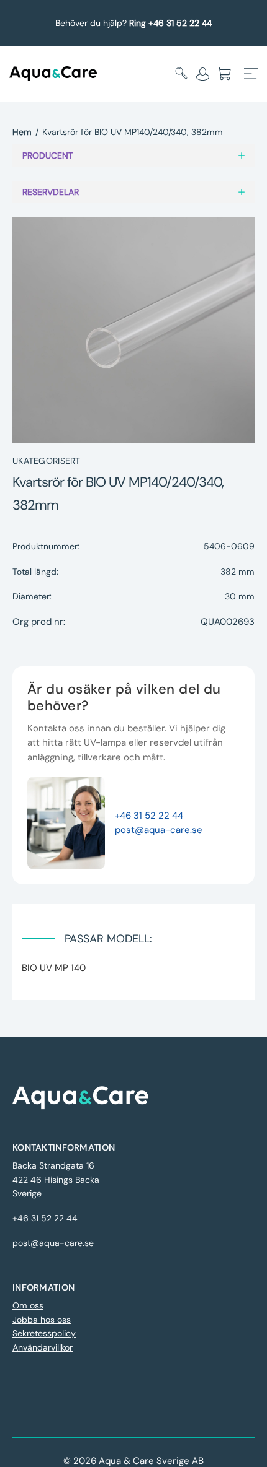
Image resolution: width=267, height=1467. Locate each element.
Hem (22, 131)
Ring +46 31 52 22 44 (170, 22)
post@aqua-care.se (158, 830)
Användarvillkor (42, 1347)
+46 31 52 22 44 (149, 815)
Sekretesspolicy (44, 1333)
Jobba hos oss (41, 1319)
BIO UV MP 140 (54, 968)
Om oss (27, 1305)
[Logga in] (202, 74)
